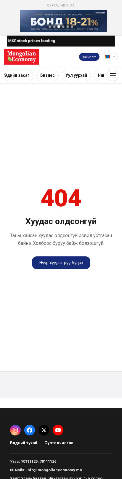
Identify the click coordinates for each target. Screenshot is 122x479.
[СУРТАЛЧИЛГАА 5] (68, 26)
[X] (43, 430)
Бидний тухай (23, 442)
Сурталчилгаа (58, 442)
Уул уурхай (76, 75)
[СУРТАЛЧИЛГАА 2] (54, 26)
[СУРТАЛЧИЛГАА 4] (63, 26)
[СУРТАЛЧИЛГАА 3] (58, 26)
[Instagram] (15, 430)
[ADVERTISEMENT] (61, 17)
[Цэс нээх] (113, 75)
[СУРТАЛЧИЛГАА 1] (50, 26)
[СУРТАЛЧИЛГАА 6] (72, 26)
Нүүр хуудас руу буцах (61, 262)
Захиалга (89, 57)
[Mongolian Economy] (21, 57)
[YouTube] (58, 430)
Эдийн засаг (17, 75)
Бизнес (47, 75)
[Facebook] (29, 430)
